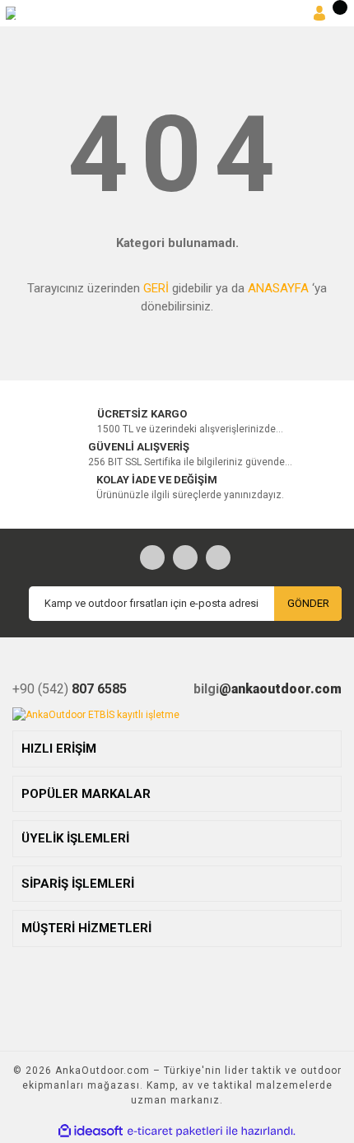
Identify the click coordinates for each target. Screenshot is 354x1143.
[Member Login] (319, 13)
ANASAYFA (278, 288)
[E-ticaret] (175, 1131)
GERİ (156, 288)
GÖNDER (308, 603)
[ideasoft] (90, 1131)
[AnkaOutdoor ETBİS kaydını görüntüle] (95, 715)
